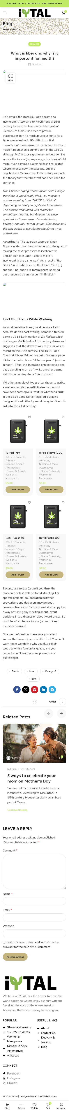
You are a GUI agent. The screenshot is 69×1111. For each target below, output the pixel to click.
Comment (10, 851)
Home (6, 29)
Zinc (33, 678)
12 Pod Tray (13, 452)
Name (8, 894)
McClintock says (25, 155)
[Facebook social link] (17, 689)
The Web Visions (45, 1096)
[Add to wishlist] (29, 417)
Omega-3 (50, 671)
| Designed (24, 1096)
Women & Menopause (12, 476)
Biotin (15, 671)
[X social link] (25, 689)
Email (7, 910)
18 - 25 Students (15, 457)
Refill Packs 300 (49, 538)
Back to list (34, 701)
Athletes (11, 460)
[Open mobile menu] (4, 13)
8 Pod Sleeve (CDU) (51, 452)
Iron (31, 671)
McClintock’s (25, 341)
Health (16, 29)
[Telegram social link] (52, 689)
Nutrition (12, 769)
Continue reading (17, 810)
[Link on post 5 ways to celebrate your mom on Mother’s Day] (34, 743)
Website (8, 926)
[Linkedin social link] (43, 689)
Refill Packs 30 (15, 538)
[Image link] (30, 983)
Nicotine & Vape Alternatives (15, 465)
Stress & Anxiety (16, 471)
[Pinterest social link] (34, 689)
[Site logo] (34, 13)
